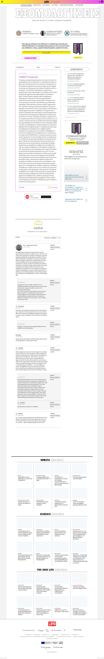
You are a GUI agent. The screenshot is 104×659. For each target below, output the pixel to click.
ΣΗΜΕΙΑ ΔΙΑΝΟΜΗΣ (78, 636)
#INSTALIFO (37, 5)
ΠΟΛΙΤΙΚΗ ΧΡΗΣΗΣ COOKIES (64, 636)
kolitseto (20, 413)
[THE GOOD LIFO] (47, 630)
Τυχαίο (38, 67)
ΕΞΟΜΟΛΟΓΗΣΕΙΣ (26, 5)
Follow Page (46, 196)
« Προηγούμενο (20, 67)
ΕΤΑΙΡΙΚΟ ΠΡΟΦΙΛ (65, 634)
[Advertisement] (52, 442)
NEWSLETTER (45, 634)
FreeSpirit (20, 348)
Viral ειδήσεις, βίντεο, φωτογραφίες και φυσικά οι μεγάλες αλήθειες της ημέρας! (79, 34)
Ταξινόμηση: (47, 237)
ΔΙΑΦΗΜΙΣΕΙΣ (55, 634)
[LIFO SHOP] (78, 630)
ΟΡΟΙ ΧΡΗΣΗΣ (75, 634)
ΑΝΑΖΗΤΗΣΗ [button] (78, 57)
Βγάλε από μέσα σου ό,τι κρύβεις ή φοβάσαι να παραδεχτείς (53, 34)
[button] (2, 2)
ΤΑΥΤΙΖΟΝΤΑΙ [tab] (82, 143)
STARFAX (26, 32)
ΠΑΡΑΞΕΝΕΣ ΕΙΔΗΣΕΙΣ (67, 5)
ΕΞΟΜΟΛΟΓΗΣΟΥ (30, 58)
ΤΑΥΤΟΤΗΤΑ (28, 634)
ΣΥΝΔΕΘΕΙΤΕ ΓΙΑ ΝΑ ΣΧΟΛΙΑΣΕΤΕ (37, 231)
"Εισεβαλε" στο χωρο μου (28, 77)
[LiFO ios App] (58, 647)
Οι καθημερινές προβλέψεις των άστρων (30, 33)
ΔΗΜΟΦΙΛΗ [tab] (70, 143)
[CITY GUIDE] (57, 630)
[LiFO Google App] (46, 647)
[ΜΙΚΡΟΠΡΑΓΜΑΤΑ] (29, 630)
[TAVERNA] (67, 630)
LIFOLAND (55, 1)
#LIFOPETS (46, 5)
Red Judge (18, 335)
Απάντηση (52, 249)
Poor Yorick (21, 306)
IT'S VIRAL (54, 5)
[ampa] (41, 630)
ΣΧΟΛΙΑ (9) (55, 187)
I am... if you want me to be (30, 245)
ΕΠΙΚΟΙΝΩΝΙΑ (37, 634)
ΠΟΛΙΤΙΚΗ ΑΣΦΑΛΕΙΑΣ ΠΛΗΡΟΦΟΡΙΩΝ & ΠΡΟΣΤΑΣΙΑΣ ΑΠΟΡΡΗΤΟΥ (37, 636)
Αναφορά (52, 245)
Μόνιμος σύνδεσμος (55, 247)
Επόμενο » (57, 67)
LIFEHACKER (79, 5)
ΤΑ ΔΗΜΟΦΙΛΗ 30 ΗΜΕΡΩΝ (70, 117)
